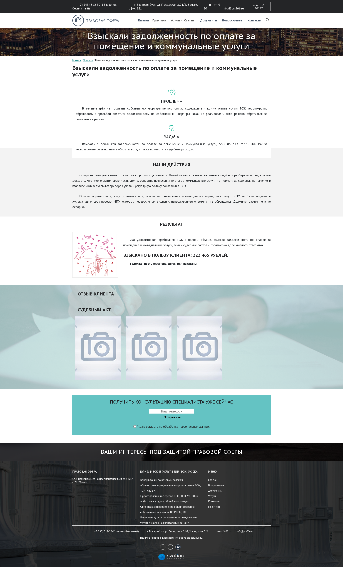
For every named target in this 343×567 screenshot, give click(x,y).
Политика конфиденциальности (157, 537)
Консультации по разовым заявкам (161, 480)
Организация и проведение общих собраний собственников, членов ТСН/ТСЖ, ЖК (167, 509)
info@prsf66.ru (233, 8)
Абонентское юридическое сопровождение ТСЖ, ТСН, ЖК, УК (170, 487)
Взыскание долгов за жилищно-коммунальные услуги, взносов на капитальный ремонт (168, 520)
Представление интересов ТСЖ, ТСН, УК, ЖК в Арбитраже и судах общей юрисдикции (169, 498)
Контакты (254, 20)
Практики (159, 20)
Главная (143, 20)
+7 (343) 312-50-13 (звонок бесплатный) (94, 6)
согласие (152, 426)
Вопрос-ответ (232, 20)
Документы (208, 20)
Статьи (189, 20)
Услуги (175, 20)
